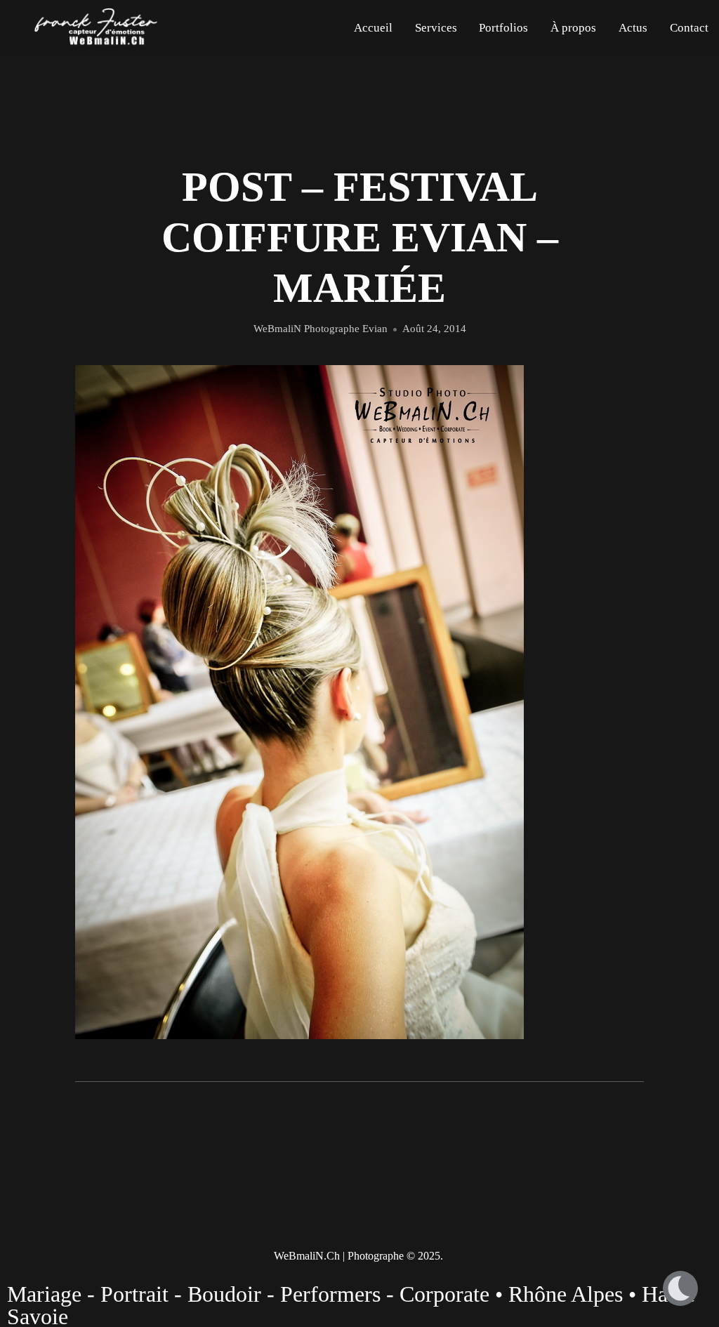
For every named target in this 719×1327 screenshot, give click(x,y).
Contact (689, 27)
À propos (573, 27)
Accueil (373, 27)
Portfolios (503, 27)
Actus (633, 27)
